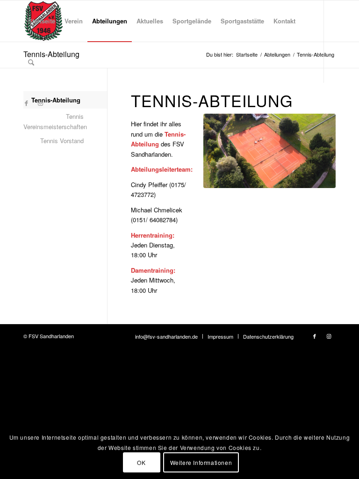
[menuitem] (41, 21)
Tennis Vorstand (62, 140)
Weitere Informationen (201, 462)
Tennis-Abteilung (55, 99)
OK (141, 462)
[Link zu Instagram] (40, 103)
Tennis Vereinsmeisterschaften (53, 121)
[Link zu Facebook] (26, 103)
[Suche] (31, 62)
